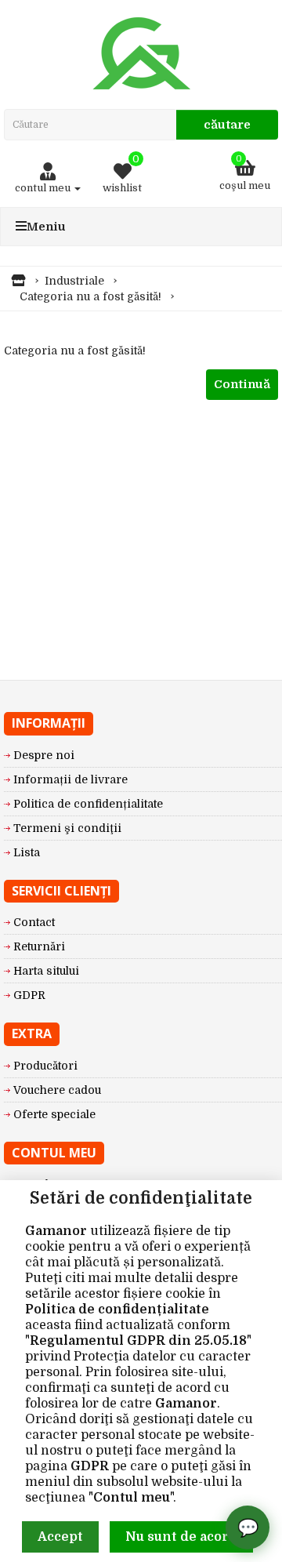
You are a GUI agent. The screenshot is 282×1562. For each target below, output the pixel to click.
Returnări (39, 946)
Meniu (46, 227)
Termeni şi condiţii (67, 828)
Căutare (227, 125)
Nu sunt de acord (181, 1537)
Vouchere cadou (57, 1090)
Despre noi (43, 755)
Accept (60, 1537)
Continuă (242, 384)
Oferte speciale (54, 1114)
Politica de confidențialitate (117, 1309)
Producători (45, 1065)
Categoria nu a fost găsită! (90, 296)
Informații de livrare (70, 779)
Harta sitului (46, 970)
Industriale (74, 280)
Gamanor (56, 1231)
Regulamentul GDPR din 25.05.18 (138, 1341)
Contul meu (131, 1498)
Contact (34, 922)
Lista (26, 852)
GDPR (89, 1466)
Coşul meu (244, 172)
